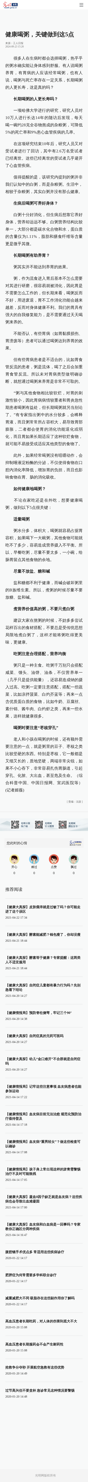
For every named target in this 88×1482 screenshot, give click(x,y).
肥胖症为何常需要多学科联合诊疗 (31, 1275)
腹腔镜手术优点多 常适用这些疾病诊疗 (34, 1252)
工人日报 (18, 43)
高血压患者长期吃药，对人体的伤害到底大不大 (41, 1321)
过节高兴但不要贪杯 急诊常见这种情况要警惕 (40, 1390)
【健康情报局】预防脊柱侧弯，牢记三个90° (38, 1013)
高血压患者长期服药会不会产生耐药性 (34, 1344)
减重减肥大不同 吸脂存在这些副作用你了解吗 (40, 1298)
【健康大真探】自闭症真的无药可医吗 (34, 1036)
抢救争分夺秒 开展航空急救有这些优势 (34, 1367)
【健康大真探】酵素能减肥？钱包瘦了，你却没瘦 (43, 934)
